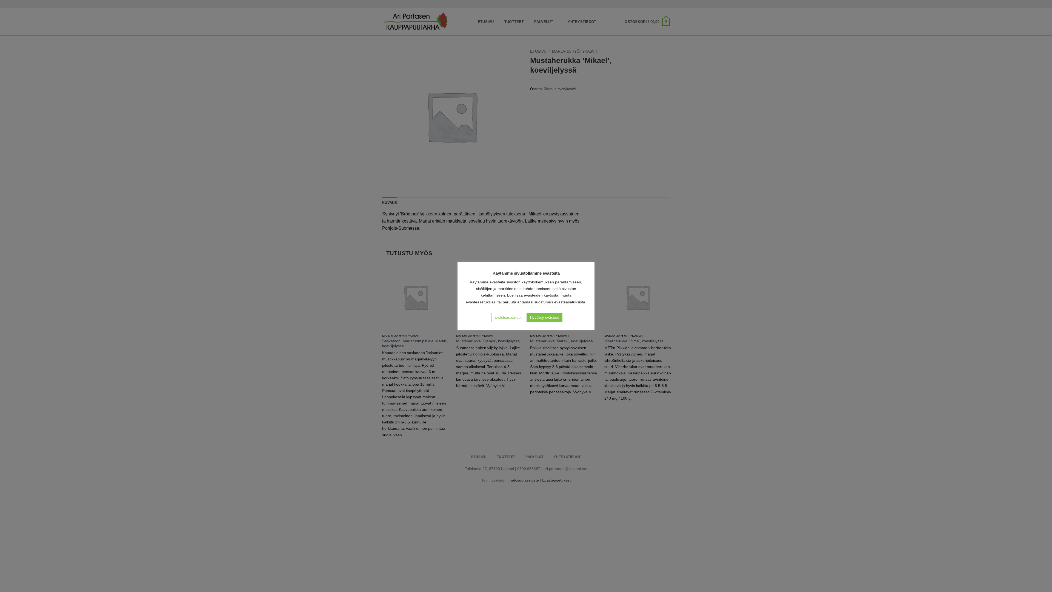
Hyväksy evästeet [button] (544, 317)
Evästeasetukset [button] (508, 317)
